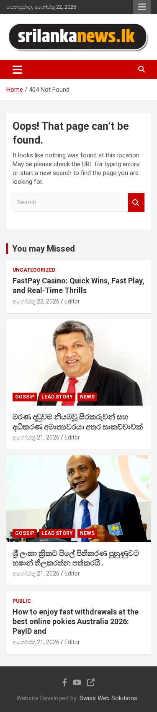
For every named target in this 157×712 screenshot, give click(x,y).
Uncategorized (34, 270)
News (87, 397)
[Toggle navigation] (17, 69)
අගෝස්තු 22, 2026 (36, 301)
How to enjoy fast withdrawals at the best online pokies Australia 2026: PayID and (76, 621)
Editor (72, 301)
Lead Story (57, 397)
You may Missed (43, 249)
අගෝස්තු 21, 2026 (36, 437)
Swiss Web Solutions (108, 698)
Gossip (24, 397)
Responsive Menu (142, 7)
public (22, 601)
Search (136, 202)
